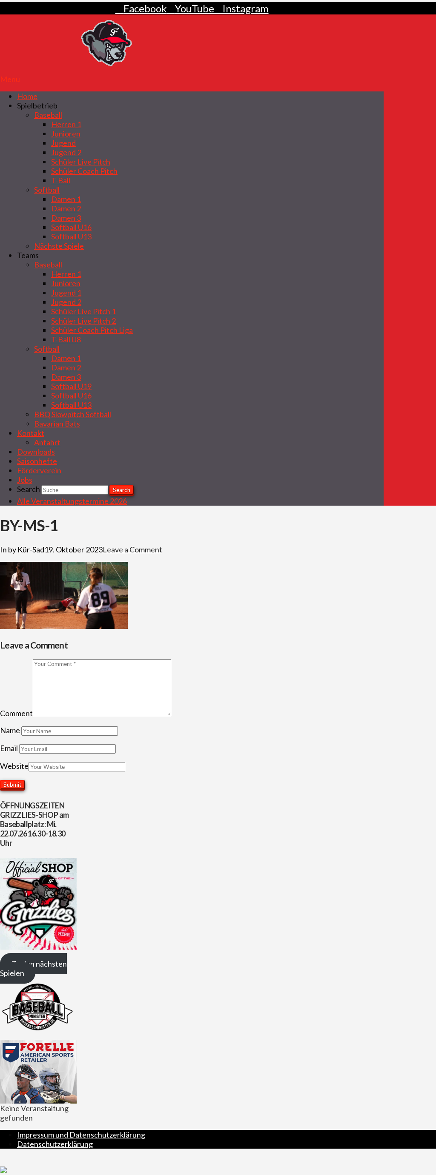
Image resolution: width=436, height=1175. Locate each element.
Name (10, 730)
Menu (10, 79)
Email (9, 748)
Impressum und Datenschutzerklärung (81, 1134)
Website (14, 766)
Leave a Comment (132, 549)
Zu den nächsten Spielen (33, 968)
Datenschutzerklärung (55, 1144)
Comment (16, 713)
